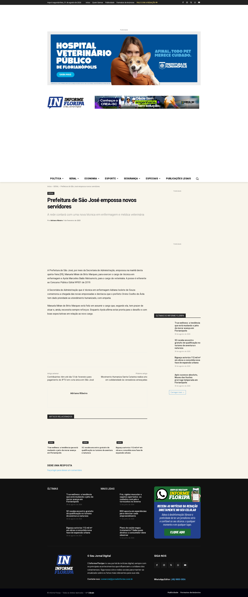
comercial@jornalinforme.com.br (117, 579)
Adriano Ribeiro (57, 220)
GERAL (56, 186)
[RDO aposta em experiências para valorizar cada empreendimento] (109, 516)
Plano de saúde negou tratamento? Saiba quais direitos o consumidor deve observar (133, 531)
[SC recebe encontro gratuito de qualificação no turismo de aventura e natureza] (97, 433)
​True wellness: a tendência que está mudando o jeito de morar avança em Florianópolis (62, 450)
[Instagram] (187, 2)
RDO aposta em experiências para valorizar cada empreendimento (133, 513)
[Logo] (70, 103)
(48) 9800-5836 (178, 579)
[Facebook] (183, 2)
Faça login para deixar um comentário (64, 470)
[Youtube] (199, 2)
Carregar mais (176, 392)
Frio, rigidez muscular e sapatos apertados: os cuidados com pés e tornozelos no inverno (131, 498)
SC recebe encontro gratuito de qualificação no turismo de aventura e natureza (97, 450)
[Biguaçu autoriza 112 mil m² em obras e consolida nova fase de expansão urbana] (131, 433)
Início (49, 186)
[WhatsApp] (195, 2)
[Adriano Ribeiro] (59, 397)
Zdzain (91, 593)
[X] (191, 2)
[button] (197, 178)
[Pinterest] (95, 228)
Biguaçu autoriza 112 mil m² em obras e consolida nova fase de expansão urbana (129, 450)
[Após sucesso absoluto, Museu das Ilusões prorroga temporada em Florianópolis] (163, 380)
